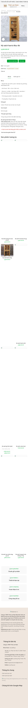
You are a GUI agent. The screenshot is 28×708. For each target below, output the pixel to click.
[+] (5, 61)
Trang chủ (3, 10)
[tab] (9, 76)
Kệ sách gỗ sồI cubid (7, 446)
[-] (2, 61)
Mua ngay (22, 61)
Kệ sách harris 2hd (21, 343)
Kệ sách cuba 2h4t (21, 446)
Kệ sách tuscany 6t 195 (21, 238)
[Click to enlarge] (3, 39)
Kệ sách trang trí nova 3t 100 (7, 239)
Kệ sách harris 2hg (7, 257)
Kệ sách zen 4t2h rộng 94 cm (7, 555)
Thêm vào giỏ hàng (12, 61)
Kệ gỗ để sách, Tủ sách (9, 11)
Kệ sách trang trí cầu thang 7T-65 (21, 555)
